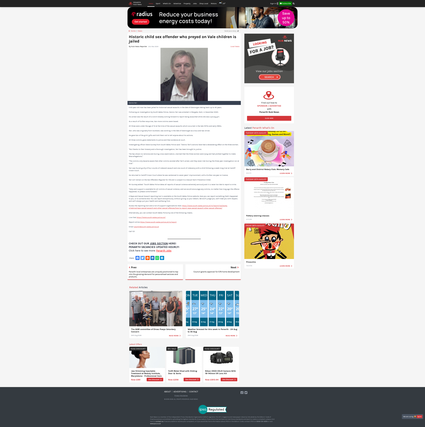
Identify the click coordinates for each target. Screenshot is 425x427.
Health (248, 173)
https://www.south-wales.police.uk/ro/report (158, 222)
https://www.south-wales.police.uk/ (151, 217)
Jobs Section (159, 243)
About (167, 391)
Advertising (179, 391)
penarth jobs (163, 250)
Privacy (177, 396)
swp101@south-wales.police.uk (146, 227)
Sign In (273, 3)
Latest (259, 127)
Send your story (230, 31)
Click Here (269, 118)
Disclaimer (184, 396)
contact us (159, 421)
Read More (174, 336)
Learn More (285, 173)
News (151, 3)
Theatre (249, 266)
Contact (193, 391)
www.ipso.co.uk (155, 424)
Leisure (249, 219)
